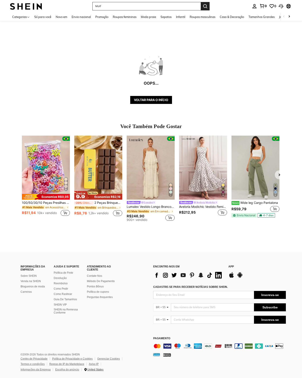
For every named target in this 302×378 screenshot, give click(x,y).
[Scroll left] (283, 16)
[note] (46, 197)
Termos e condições (33, 364)
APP (231, 266)
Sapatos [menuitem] (166, 17)
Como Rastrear (63, 294)
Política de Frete (63, 272)
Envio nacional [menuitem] (81, 17)
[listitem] (46, 178)
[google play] (240, 277)
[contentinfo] (219, 346)
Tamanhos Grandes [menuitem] (261, 17)
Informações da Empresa (36, 369)
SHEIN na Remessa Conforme (66, 311)
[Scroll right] (289, 16)
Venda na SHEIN (31, 281)
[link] (263, 6)
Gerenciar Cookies (108, 358)
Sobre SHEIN (29, 275)
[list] (188, 275)
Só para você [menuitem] (42, 17)
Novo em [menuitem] (61, 17)
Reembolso (61, 283)
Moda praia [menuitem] (148, 17)
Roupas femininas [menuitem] (124, 17)
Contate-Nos (94, 275)
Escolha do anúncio (67, 369)
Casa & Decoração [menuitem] (232, 17)
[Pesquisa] (205, 6)
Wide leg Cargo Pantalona (255, 203)
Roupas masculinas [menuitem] (202, 17)
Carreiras (26, 291)
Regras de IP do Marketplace (66, 364)
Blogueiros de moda (33, 286)
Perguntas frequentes (100, 297)
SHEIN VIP (60, 304)
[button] (281, 6)
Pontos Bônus (95, 286)
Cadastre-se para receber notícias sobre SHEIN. (190, 286)
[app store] (231, 277)
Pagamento (161, 338)
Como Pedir (61, 288)
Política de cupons (98, 291)
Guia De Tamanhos (65, 299)
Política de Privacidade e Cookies (72, 358)
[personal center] (254, 6)
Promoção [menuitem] (101, 17)
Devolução (60, 278)
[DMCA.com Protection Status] (167, 354)
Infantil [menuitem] (180, 17)
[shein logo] (26, 6)
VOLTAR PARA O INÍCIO (151, 100)
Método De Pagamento (101, 281)
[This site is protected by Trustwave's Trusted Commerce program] (156, 354)
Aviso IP (94, 364)
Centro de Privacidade (34, 358)
